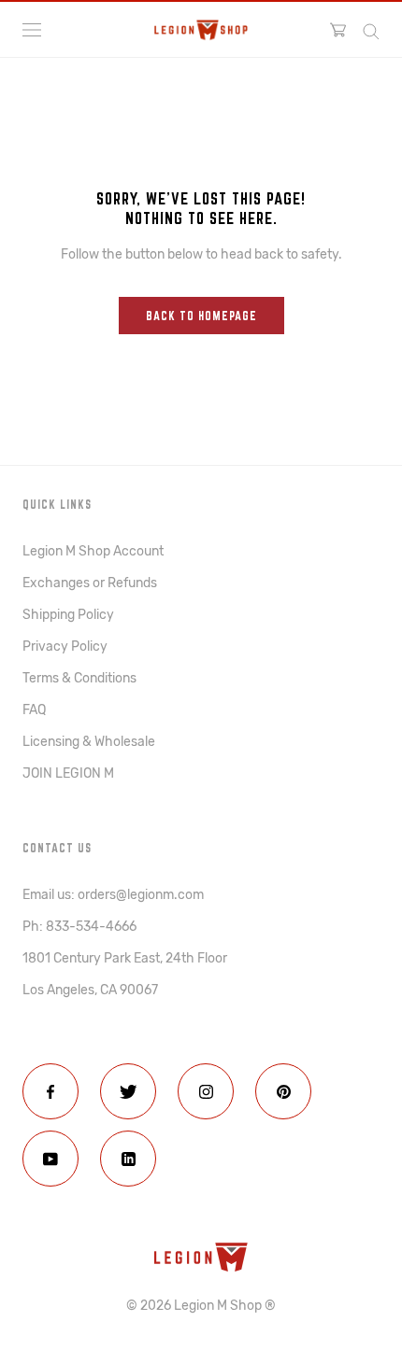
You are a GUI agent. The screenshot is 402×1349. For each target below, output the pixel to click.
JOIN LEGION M (68, 773)
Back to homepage (201, 315)
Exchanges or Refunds (89, 583)
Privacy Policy (65, 646)
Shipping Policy (68, 615)
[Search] (371, 30)
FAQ (34, 710)
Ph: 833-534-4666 (79, 926)
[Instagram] (206, 1091)
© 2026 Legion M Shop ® (201, 1306)
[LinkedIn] (128, 1159)
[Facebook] (50, 1091)
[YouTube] (50, 1159)
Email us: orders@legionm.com (113, 895)
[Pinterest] (283, 1091)
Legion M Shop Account (93, 551)
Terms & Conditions (79, 678)
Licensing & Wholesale (88, 742)
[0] (338, 30)
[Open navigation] (31, 29)
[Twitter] (128, 1091)
